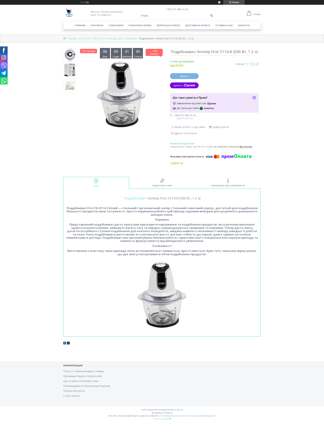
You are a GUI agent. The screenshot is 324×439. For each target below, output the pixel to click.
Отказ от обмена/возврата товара (83, 371)
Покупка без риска (74, 390)
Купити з (178, 85)
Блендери (131, 38)
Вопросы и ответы (168, 25)
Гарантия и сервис (140, 25)
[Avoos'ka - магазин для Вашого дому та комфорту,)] (69, 13)
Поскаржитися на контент (174, 415)
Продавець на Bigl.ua (162, 412)
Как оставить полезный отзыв (80, 381)
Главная (80, 25)
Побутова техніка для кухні (107, 38)
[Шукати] (211, 15)
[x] (68, 343)
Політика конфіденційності (202, 415)
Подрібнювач (135, 198)
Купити (184, 76)
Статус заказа (71, 395)
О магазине (116, 25)
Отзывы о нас (224, 25)
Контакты (96, 25)
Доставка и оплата (197, 25)
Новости (243, 25)
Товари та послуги (78, 38)
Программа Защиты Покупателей (82, 376)
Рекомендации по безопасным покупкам (86, 385)
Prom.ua (179, 409)
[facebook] (64, 343)
